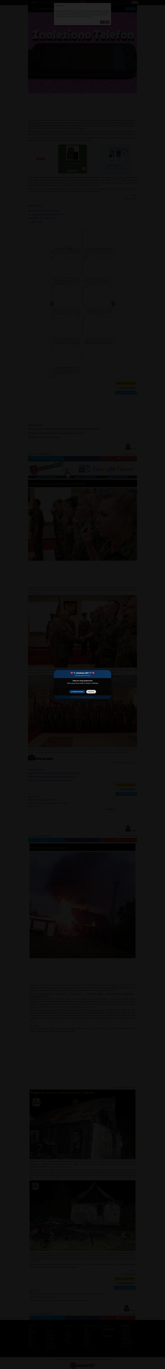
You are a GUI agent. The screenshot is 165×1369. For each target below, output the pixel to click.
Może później (91, 691)
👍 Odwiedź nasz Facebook (77, 691)
